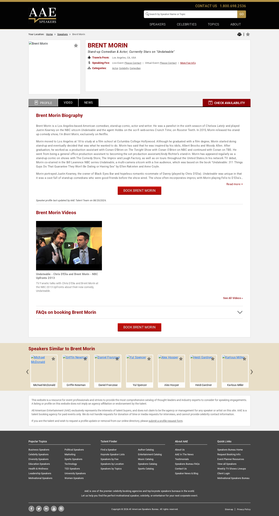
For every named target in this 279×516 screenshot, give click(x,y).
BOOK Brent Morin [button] (139, 191)
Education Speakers (39, 463)
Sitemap (229, 509)
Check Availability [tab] (229, 103)
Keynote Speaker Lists (113, 454)
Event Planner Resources (230, 459)
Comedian (135, 68)
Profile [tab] (45, 103)
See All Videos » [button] (233, 298)
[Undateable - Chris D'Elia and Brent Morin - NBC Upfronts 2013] (69, 245)
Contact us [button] (206, 6)
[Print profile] (239, 34)
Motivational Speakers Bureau (233, 478)
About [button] (235, 24)
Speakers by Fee (109, 459)
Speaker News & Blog (186, 473)
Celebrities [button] (186, 24)
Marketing (70, 454)
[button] (27, 371)
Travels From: (100, 57)
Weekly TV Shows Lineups (231, 468)
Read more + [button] (234, 184)
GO (242, 14)
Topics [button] (213, 24)
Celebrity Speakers (38, 454)
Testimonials (182, 459)
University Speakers (75, 473)
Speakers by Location (112, 463)
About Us (180, 449)
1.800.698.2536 (233, 6)
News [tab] (88, 102)
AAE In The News (184, 454)
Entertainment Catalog (150, 454)
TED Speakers (72, 468)
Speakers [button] (158, 24)
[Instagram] (61, 510)
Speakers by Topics (111, 468)
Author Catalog (146, 449)
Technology (71, 463)
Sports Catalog (146, 468)
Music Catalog (145, 459)
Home (49, 34)
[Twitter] (39, 510)
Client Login (223, 473)
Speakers (62, 34)
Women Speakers (74, 478)
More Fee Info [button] (188, 63)
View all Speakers (226, 463)
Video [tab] (68, 102)
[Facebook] (31, 510)
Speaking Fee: (101, 62)
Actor (115, 68)
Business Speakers (38, 449)
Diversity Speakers (38, 459)
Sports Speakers (73, 459)
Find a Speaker (109, 449)
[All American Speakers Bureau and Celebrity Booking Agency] (42, 15)
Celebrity (123, 68)
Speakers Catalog (147, 463)
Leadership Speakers (39, 473)
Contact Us (181, 468)
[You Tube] (54, 510)
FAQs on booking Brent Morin (66, 312)
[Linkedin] (46, 510)
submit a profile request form (166, 420)
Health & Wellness (38, 468)
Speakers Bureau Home (230, 449)
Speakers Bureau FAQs (187, 463)
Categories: (99, 68)
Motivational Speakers (40, 478)
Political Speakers (74, 449)
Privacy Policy (244, 509)
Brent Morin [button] (108, 45)
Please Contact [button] (133, 63)
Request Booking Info (228, 454)
